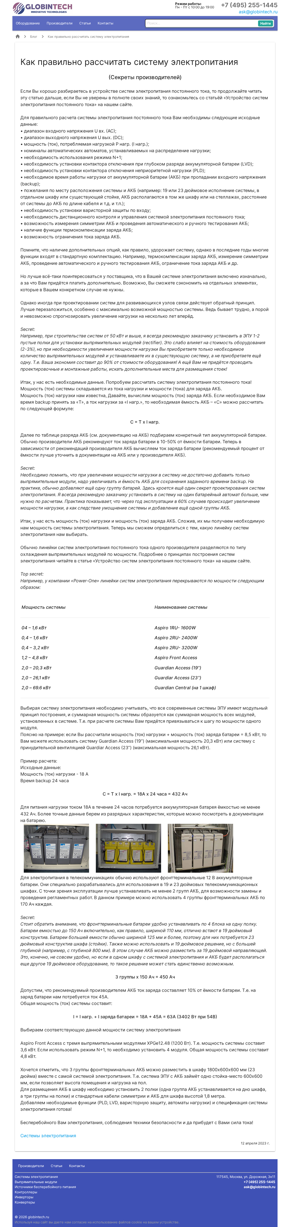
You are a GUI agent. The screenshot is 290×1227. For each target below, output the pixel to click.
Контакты (105, 23)
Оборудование (28, 23)
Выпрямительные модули (36, 1182)
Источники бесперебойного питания (45, 1187)
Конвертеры (25, 1202)
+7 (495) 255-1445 (249, 5)
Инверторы (24, 1197)
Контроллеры (26, 1192)
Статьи (85, 23)
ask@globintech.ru (258, 11)
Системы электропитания (48, 1135)
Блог (33, 36)
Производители (59, 23)
